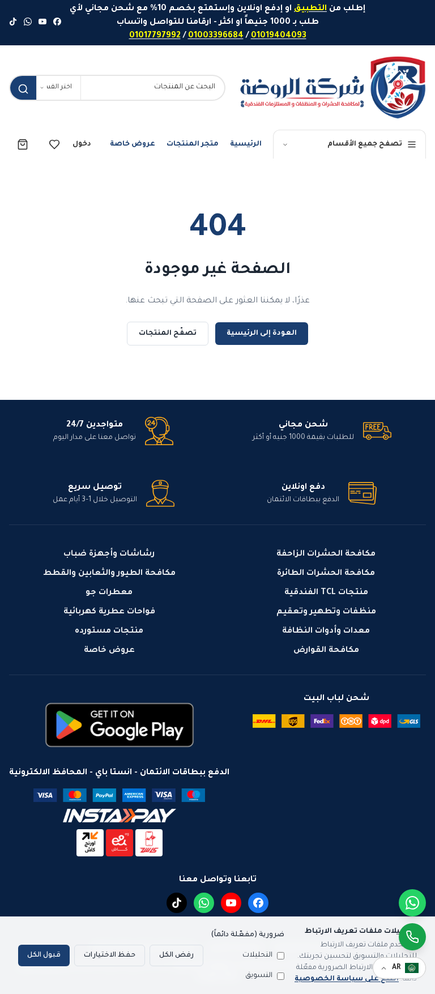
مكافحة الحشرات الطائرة (326, 573)
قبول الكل (44, 955)
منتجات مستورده (109, 631)
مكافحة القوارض (326, 650)
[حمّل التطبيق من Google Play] (119, 725)
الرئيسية (246, 144)
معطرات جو (109, 593)
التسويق (258, 976)
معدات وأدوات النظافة (326, 631)
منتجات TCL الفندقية (326, 593)
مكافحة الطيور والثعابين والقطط (109, 573)
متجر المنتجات (193, 144)
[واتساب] (28, 22)
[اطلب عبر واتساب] (412, 936)
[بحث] (23, 89)
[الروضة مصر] (332, 87)
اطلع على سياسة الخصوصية (347, 979)
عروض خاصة (132, 144)
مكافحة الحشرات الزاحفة (326, 554)
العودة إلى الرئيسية (262, 334)
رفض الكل (176, 955)
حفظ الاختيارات (109, 955)
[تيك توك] (13, 22)
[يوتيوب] (42, 22)
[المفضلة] (54, 144)
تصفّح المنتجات (168, 334)
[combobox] (152, 88)
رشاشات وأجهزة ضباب (109, 554)
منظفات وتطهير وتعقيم (326, 612)
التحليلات (257, 955)
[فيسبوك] (57, 22)
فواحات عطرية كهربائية (109, 612)
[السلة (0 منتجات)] (22, 144)
